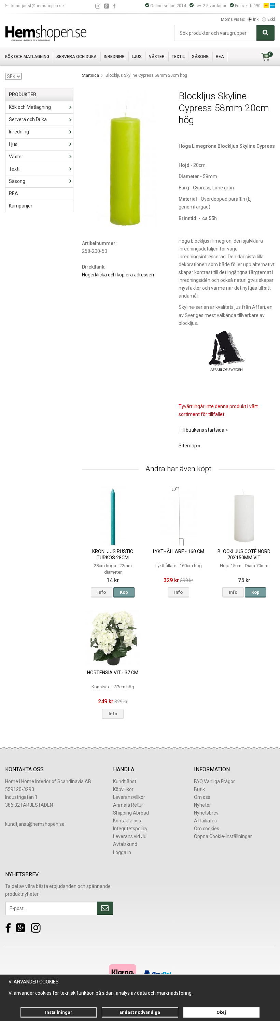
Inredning (114, 56)
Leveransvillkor (129, 797)
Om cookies (206, 828)
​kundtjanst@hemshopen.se (35, 824)
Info (101, 592)
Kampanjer (20, 205)
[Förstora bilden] (125, 158)
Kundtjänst (124, 781)
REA (220, 56)
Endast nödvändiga (140, 1012)
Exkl (271, 19)
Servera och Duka (76, 56)
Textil (178, 56)
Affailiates (205, 820)
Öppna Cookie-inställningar (223, 836)
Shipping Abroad (131, 813)
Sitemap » (189, 445)
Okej (221, 1012)
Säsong (200, 56)
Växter (157, 56)
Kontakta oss (127, 820)
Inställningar (58, 1012)
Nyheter (202, 805)
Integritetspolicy (130, 828)
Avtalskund (125, 844)
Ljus (137, 56)
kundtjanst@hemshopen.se (37, 5)
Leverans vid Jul (130, 836)
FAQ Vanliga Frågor (214, 781)
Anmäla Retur (128, 805)
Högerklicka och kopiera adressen (118, 274)
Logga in (122, 852)
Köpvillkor (123, 789)
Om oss (202, 797)
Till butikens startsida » (203, 430)
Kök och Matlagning (27, 56)
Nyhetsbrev (206, 813)
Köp (124, 592)
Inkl (256, 19)
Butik (199, 789)
